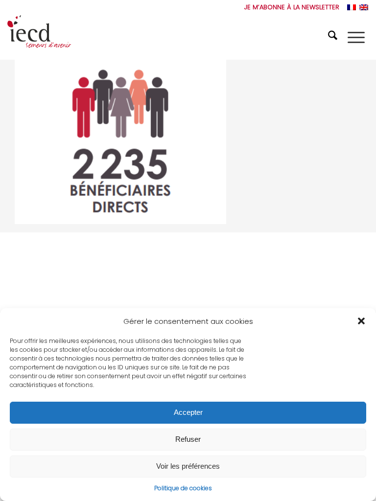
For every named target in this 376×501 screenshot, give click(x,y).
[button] (361, 321)
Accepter (188, 412)
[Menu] (356, 37)
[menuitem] (289, 7)
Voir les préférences (188, 466)
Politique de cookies (183, 488)
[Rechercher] (334, 37)
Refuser (188, 439)
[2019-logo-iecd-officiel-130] (39, 37)
